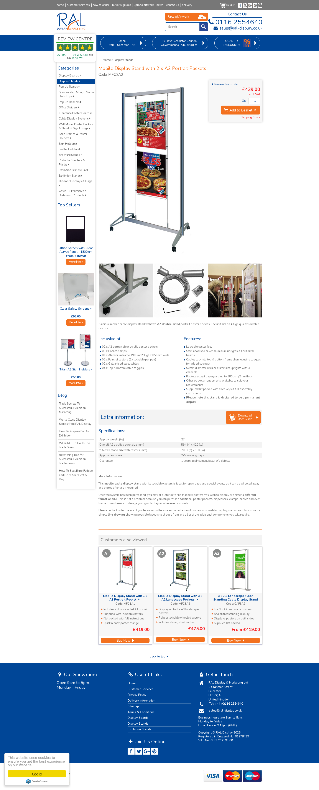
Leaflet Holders (69, 149)
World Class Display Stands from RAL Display (75, 422)
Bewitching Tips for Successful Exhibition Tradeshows (72, 459)
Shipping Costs (250, 117)
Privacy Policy (137, 695)
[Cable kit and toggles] (180, 290)
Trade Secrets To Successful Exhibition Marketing (72, 408)
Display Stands (123, 60)
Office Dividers (68, 108)
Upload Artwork (178, 17)
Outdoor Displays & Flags (76, 181)
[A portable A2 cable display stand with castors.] (153, 256)
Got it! (37, 774)
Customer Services (140, 689)
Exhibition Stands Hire (73, 170)
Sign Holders (67, 144)
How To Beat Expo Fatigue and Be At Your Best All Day (76, 475)
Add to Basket (240, 110)
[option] (126, 290)
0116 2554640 (238, 22)
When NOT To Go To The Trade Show (74, 445)
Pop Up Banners (69, 102)
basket (230, 5)
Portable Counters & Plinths (72, 162)
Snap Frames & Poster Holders (73, 136)
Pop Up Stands (69, 87)
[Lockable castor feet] (126, 290)
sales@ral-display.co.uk (240, 28)
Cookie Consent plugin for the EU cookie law (37, 781)
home (60, 5)
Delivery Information (141, 701)
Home (107, 60)
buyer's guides (121, 5)
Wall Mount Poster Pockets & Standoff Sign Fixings (76, 126)
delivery (187, 5)
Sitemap (133, 706)
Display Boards (69, 76)
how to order (101, 5)
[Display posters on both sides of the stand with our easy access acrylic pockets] (235, 290)
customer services (78, 5)
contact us (172, 5)
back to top (157, 656)
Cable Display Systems (74, 119)
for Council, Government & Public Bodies (179, 43)
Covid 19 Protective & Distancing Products (73, 193)
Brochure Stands (70, 155)
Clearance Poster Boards (75, 113)
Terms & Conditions (141, 712)
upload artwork (144, 5)
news (159, 5)
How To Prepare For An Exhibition (74, 434)
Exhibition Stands (70, 176)
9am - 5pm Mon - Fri (122, 43)
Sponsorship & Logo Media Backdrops (76, 94)
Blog (62, 395)
